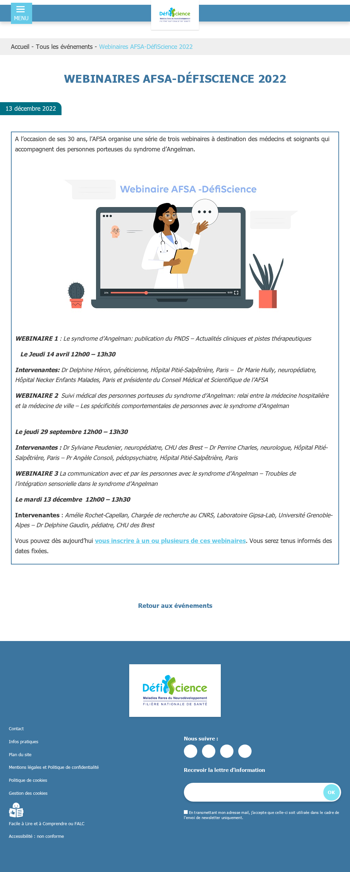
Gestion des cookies (28, 793)
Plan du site (20, 754)
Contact (16, 728)
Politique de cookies (28, 780)
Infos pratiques (23, 741)
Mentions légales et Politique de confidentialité (54, 767)
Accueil (20, 46)
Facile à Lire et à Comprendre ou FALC (46, 823)
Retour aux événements (175, 605)
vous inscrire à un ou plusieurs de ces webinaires (170, 540)
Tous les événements (64, 46)
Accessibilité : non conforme (36, 836)
